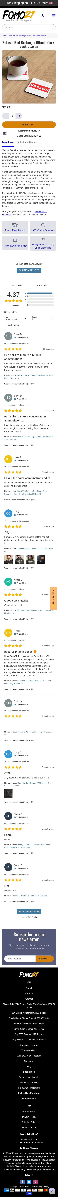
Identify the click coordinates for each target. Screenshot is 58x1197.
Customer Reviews (29, 1045)
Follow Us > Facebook (29, 1093)
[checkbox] (16, 325)
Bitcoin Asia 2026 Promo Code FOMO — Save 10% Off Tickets (29, 1006)
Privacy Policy (29, 1117)
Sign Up (43, 959)
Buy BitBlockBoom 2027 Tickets (29, 1029)
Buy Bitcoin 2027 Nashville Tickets (29, 1040)
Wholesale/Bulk (29, 1050)
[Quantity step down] (5, 116)
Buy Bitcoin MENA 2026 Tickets (29, 1023)
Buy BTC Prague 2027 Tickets (29, 1034)
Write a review (29, 270)
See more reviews (29, 911)
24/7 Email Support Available (29, 1143)
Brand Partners (29, 1099)
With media (13, 325)
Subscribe (29, 1061)
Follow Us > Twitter (29, 1082)
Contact (29, 999)
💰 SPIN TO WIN (53, 599)
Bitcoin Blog (29, 1072)
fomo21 (28, 1187)
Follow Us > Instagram (29, 1088)
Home (4, 36)
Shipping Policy (29, 1122)
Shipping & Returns (27, 142)
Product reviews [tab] (16, 285)
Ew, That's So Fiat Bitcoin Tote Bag (32, 896)
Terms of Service (29, 1111)
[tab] (9, 143)
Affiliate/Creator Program (29, 1056)
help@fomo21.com (29, 1139)
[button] (39, 293)
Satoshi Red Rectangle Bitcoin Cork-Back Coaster (27, 36)
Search (29, 988)
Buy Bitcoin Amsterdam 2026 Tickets (29, 1013)
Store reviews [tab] (41, 285)
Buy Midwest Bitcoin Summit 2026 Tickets (29, 1018)
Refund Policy (29, 1127)
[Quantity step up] (19, 116)
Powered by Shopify (40, 1187)
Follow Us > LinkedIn (29, 1077)
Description (8, 142)
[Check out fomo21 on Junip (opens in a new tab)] (34, 917)
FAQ (29, 1066)
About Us (29, 993)
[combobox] (25, 27)
